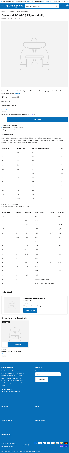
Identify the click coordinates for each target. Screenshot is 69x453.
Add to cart (37, 119)
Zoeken (56, 6)
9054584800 (8, 389)
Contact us (54, 1)
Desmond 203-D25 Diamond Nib (11, 351)
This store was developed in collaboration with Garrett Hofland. (20, 451)
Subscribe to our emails (42, 371)
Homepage (4, 11)
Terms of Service (6, 420)
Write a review (30, 310)
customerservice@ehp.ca (12, 391)
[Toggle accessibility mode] (59, 1)
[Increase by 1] (5, 117)
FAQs (37, 406)
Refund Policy (40, 420)
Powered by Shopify (7, 446)
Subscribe (42, 379)
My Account (5, 406)
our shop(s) (15, 97)
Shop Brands (2, 5)
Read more (30, 1)
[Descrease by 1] (5, 121)
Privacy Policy (6, 434)
